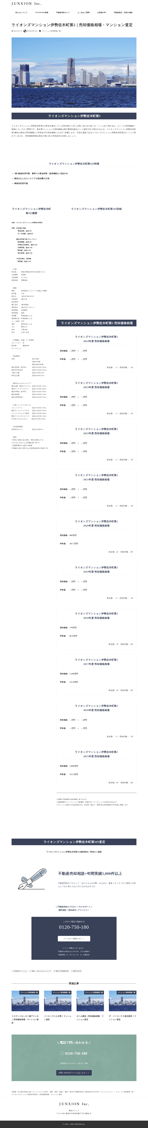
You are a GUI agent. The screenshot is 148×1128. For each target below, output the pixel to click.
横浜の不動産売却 (62, 971)
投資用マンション (20, 971)
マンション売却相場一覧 (51, 31)
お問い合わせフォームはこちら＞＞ (74, 1073)
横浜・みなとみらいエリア (41, 971)
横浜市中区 (77, 971)
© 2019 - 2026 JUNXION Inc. (74, 1124)
